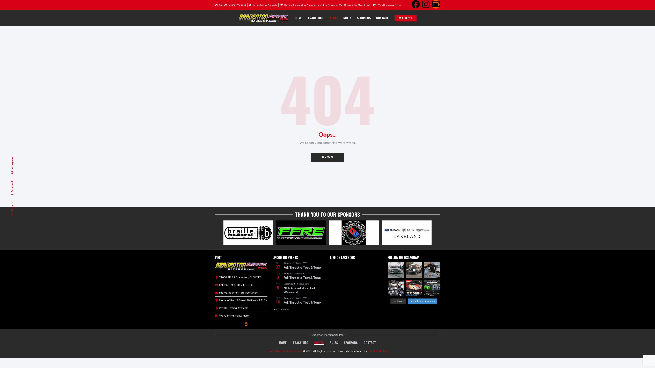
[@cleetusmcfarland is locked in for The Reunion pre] (432, 270)
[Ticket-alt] (436, 4)
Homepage (327, 157)
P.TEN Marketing (378, 351)
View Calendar (281, 309)
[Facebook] (415, 4)
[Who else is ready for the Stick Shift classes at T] (396, 270)
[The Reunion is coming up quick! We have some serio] (414, 270)
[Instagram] (425, 4)
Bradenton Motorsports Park (285, 351)
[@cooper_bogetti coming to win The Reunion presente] (396, 288)
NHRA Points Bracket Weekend (299, 290)
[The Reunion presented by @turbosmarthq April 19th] (432, 288)
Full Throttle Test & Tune (302, 267)
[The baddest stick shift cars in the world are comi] (414, 288)
